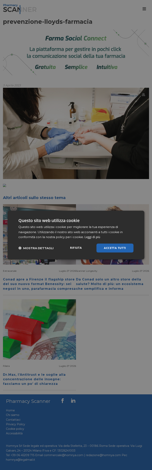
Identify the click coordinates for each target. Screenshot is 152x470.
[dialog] (76, 235)
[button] (36, 248)
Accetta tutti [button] (115, 248)
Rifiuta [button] (76, 248)
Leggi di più (92, 237)
